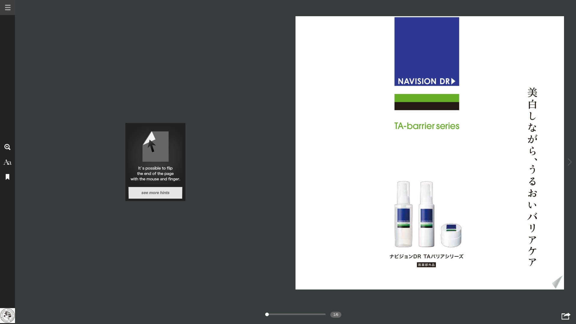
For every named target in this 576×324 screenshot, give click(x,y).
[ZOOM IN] (7, 147)
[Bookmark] (7, 177)
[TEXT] (7, 162)
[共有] (566, 316)
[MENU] (7, 7)
